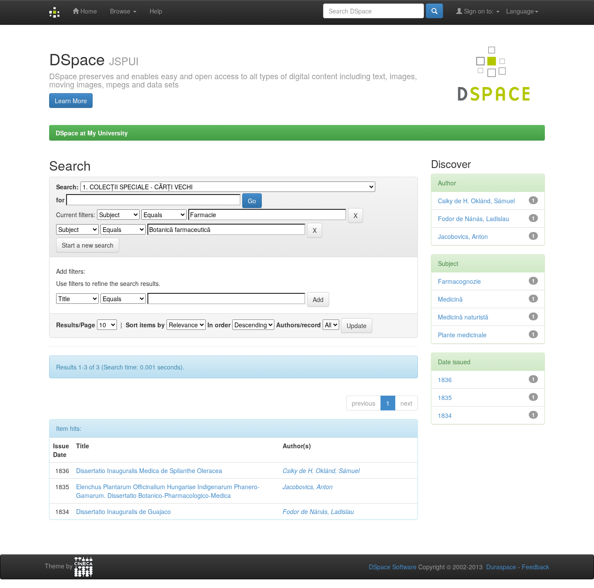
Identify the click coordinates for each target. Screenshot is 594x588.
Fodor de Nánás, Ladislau (318, 511)
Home (88, 11)
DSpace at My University (92, 132)
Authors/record (298, 324)
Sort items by (145, 324)
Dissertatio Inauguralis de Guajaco (123, 511)
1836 (445, 379)
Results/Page (75, 324)
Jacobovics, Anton (308, 486)
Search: (67, 186)
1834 (445, 415)
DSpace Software (393, 566)
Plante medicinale (462, 334)
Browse (121, 11)
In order (218, 324)
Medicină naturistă (463, 316)
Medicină (450, 299)
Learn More (71, 100)
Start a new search (87, 245)
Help (156, 11)
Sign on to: (478, 11)
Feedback (535, 566)
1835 (445, 397)
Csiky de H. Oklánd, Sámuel (321, 470)
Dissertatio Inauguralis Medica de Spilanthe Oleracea (149, 470)
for (60, 199)
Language (520, 11)
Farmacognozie (459, 281)
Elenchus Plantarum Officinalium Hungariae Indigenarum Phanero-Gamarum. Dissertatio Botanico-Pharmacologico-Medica (168, 491)
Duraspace (501, 566)
